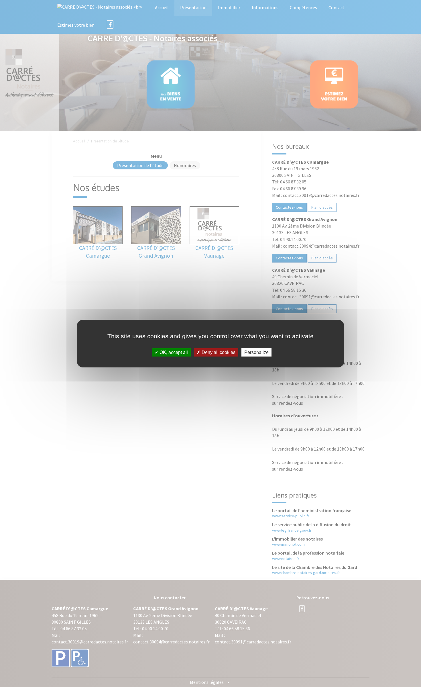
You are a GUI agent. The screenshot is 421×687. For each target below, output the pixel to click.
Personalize (256, 352)
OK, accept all (173, 352)
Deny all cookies (217, 352)
